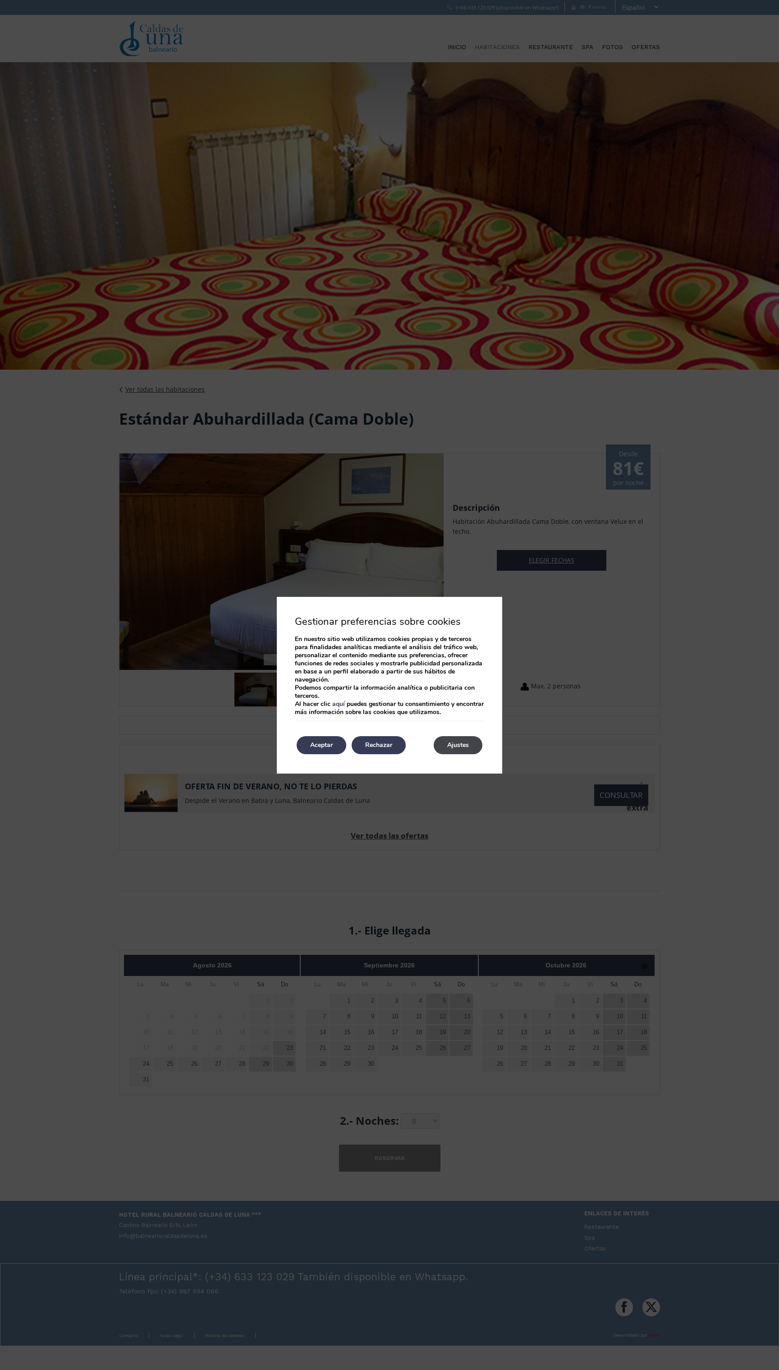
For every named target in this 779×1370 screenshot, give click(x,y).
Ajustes (458, 745)
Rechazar (378, 745)
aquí (338, 704)
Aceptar (321, 745)
